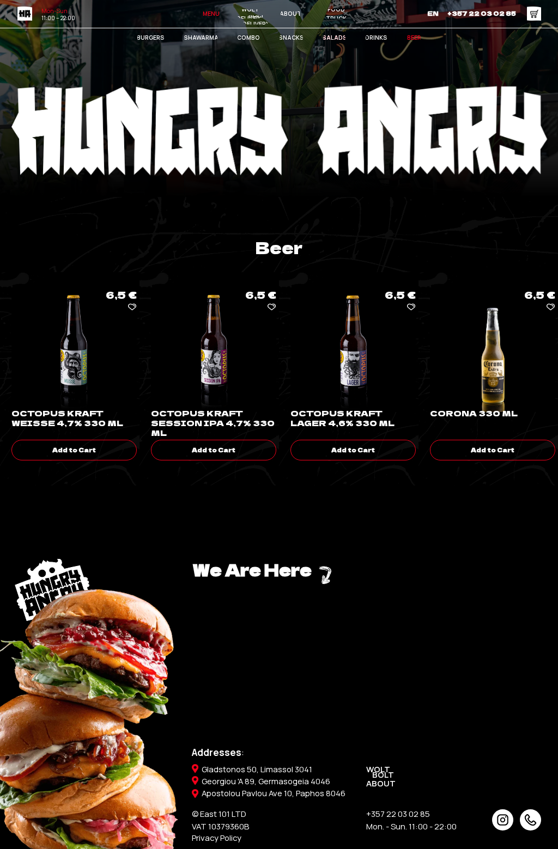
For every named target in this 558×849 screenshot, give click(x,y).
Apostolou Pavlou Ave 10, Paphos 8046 (273, 793)
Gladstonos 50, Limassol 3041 (257, 769)
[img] (530, 819)
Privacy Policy (216, 837)
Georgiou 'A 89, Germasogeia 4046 (266, 781)
